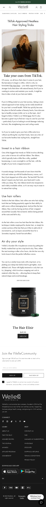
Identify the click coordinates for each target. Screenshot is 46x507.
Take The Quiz (7, 435)
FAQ (25, 435)
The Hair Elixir (15, 85)
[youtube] (24, 421)
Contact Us (28, 431)
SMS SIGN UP (33, 375)
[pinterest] (20, 421)
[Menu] (4, 7)
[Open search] (10, 7)
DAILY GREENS (22, 13)
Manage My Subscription (34, 439)
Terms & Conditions (32, 456)
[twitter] (16, 421)
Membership (6, 456)
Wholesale (28, 443)
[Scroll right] (44, 13)
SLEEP (42, 13)
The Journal (6, 443)
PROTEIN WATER (34, 13)
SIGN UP (12, 375)
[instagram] (7, 421)
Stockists (28, 447)
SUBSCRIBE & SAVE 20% (9, 13)
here (29, 116)
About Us (5, 431)
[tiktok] (11, 421)
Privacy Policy (29, 460)
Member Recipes (8, 439)
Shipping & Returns (31, 452)
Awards (5, 447)
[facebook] (3, 421)
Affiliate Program (9, 452)
